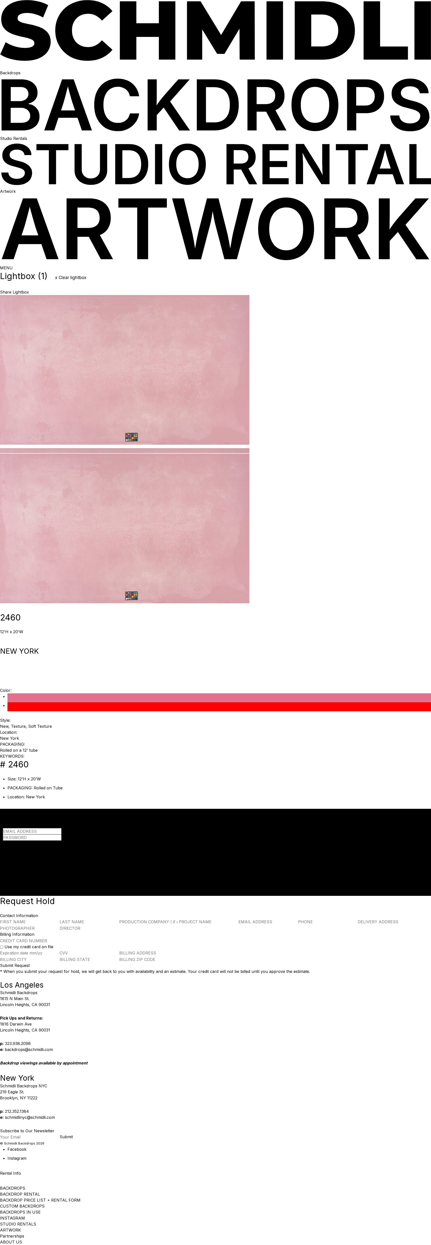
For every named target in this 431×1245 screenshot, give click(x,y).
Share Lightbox (14, 292)
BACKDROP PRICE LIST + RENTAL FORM (40, 1200)
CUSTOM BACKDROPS (22, 1206)
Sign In (9, 856)
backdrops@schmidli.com (29, 1049)
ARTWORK (10, 1230)
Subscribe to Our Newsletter (27, 1130)
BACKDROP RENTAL (20, 1194)
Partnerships (12, 1236)
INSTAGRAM (12, 1218)
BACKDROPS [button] (12, 1188)
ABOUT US (11, 1242)
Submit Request (15, 965)
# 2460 (14, 764)
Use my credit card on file (28, 946)
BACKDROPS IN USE (20, 1212)
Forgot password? (20, 843)
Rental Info (10, 1173)
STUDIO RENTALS (18, 1224)
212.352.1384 (17, 1111)
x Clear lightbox (70, 277)
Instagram (16, 1158)
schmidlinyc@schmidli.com (30, 1117)
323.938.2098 (18, 1043)
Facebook (16, 1149)
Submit (66, 1136)
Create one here (65, 862)
